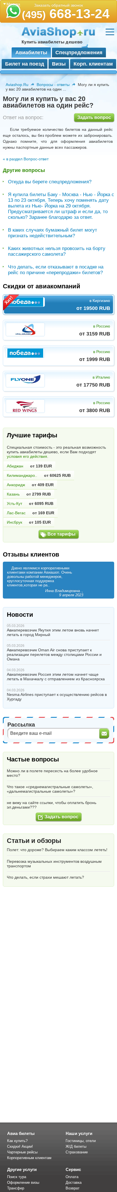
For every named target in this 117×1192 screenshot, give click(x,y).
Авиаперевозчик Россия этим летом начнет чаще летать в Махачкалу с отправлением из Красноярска (56, 676)
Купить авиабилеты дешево (52, 41)
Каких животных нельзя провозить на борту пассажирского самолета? (56, 251)
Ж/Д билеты (76, 1146)
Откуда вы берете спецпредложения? (49, 181)
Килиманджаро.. (22, 475)
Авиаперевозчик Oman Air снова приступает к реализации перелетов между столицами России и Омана (54, 654)
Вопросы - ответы (53, 84)
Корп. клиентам (93, 64)
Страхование (77, 1152)
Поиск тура (16, 1177)
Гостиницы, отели (81, 1141)
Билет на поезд (24, 64)
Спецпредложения (79, 52)
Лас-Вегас (16, 513)
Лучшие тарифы (32, 435)
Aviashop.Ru (17, 84)
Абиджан (15, 466)
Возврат (73, 1188)
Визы (59, 64)
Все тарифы (61, 534)
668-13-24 (66, 13)
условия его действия (27, 456)
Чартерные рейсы (22, 1152)
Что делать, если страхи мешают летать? (45, 877)
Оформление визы (23, 1182)
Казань (13, 494)
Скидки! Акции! (20, 1146)
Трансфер (15, 1188)
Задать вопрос (94, 117)
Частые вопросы (33, 759)
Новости (20, 614)
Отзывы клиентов (31, 554)
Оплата (72, 1177)
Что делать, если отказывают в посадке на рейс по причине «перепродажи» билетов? (55, 269)
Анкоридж (16, 484)
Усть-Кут (14, 503)
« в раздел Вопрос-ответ (26, 159)
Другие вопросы (24, 170)
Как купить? (17, 1141)
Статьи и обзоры (34, 840)
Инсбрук (14, 522)
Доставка (74, 1182)
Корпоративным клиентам (29, 1158)
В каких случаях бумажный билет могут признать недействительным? (52, 232)
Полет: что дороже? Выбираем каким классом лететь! (57, 849)
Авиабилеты (31, 52)
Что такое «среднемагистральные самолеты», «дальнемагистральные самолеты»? (50, 789)
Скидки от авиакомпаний (41, 286)
